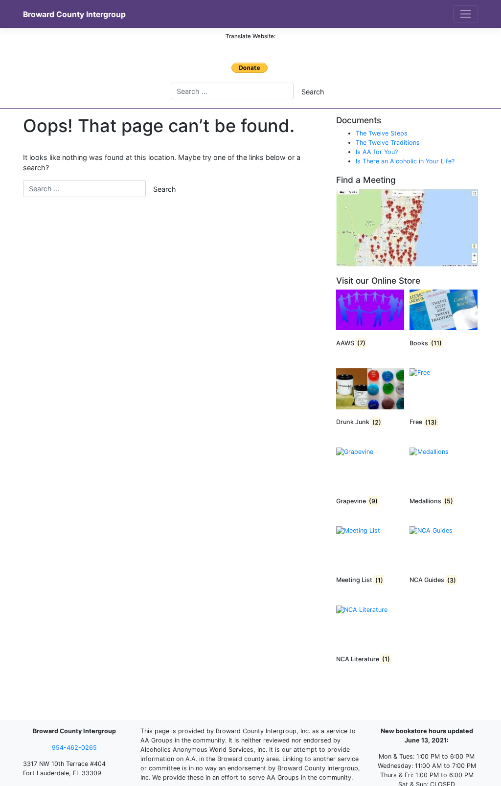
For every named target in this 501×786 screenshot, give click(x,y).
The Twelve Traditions (388, 142)
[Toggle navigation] (465, 14)
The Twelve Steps (382, 133)
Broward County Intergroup (74, 14)
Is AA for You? (377, 152)
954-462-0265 (74, 747)
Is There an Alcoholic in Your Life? (405, 161)
